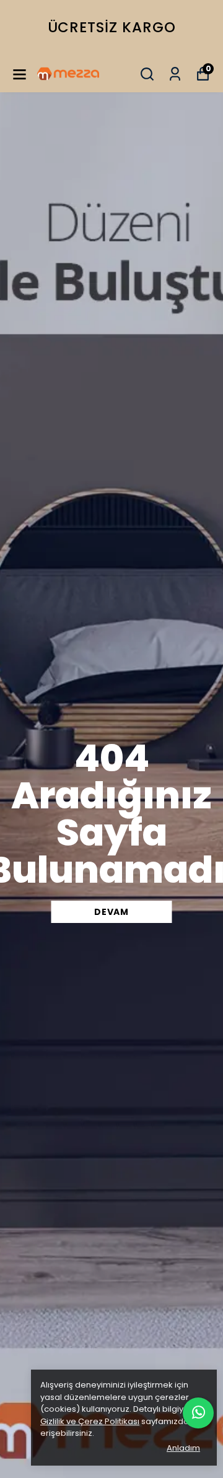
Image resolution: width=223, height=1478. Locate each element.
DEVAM (111, 912)
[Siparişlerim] (175, 74)
